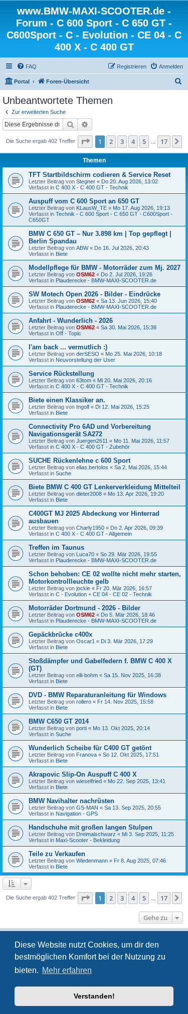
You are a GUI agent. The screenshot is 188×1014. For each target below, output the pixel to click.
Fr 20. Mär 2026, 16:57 (124, 588)
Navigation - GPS (77, 814)
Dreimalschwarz (96, 834)
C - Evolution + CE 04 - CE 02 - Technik (104, 594)
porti (81, 728)
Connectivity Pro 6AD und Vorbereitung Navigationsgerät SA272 (90, 430)
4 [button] (133, 141)
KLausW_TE (91, 208)
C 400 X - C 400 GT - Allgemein (94, 534)
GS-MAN (87, 808)
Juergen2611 (92, 441)
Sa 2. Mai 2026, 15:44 (140, 467)
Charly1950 (90, 528)
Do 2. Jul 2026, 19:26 (126, 274)
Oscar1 (85, 641)
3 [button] (122, 141)
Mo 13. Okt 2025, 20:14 (121, 728)
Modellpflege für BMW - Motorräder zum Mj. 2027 (104, 267)
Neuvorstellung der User (85, 360)
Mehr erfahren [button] (67, 970)
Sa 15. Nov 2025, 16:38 (132, 675)
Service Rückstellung (61, 373)
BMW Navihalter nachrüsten (71, 801)
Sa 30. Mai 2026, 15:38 (128, 327)
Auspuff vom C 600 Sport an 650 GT (84, 201)
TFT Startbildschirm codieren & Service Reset (99, 174)
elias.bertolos (92, 467)
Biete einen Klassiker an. (67, 400)
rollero (83, 702)
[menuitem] (27, 66)
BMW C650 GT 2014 (59, 721)
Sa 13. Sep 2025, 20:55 (132, 808)
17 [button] (163, 141)
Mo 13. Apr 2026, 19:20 (136, 494)
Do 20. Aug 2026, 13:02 (129, 181)
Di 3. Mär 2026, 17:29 (127, 641)
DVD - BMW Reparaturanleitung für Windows (97, 695)
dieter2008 (89, 494)
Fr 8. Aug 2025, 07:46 (140, 861)
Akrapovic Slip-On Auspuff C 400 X (83, 774)
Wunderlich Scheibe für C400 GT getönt (90, 748)
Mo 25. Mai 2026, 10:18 (133, 354)
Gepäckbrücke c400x (60, 634)
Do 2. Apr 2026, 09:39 (136, 528)
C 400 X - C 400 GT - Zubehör (93, 447)
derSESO (87, 354)
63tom (83, 380)
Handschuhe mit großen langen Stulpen (90, 827)
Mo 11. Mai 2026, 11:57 (141, 441)
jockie (83, 588)
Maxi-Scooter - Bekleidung (88, 840)
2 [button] (111, 141)
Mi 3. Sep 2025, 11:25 (148, 834)
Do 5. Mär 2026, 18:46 (128, 615)
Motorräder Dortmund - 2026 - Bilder (84, 608)
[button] (85, 141)
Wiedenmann (92, 861)
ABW (82, 248)
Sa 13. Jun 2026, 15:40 (129, 301)
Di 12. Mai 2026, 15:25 (122, 407)
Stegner (85, 181)
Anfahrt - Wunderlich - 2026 (71, 320)
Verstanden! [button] (94, 996)
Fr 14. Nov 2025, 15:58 (125, 702)
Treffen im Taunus (56, 547)
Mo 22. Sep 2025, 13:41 (136, 781)
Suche (63, 473)
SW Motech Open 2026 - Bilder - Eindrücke (94, 294)
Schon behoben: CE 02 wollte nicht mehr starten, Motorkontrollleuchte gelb (105, 577)
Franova (86, 755)
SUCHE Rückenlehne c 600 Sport (79, 460)
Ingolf (82, 407)
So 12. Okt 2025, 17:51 (131, 755)
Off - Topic (68, 333)
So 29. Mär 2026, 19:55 (128, 554)
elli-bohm (87, 675)
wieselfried (89, 781)
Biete (62, 254)
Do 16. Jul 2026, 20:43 (121, 248)
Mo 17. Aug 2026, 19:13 (141, 208)
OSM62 (85, 274)
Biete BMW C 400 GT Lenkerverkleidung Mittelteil (104, 487)
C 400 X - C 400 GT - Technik (92, 187)
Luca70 (85, 554)
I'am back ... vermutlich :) (68, 347)
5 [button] (144, 141)
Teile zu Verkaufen (57, 854)
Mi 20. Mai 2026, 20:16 (124, 380)
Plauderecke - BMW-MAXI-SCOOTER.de (106, 280)
